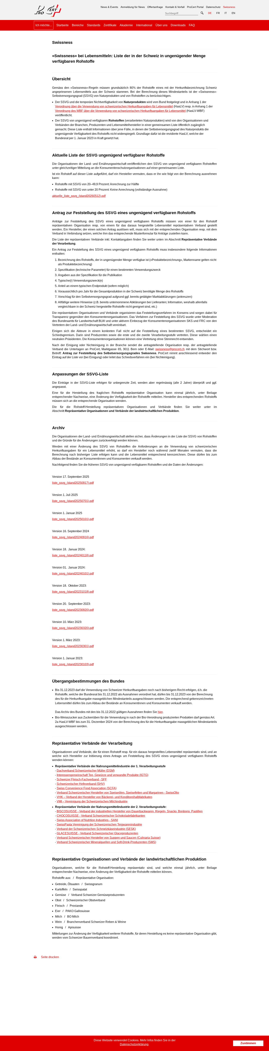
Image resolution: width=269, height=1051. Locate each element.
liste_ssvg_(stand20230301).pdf (73, 646)
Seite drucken (49, 957)
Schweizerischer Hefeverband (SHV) (81, 783)
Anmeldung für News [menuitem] (133, 6)
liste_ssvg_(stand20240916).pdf (73, 537)
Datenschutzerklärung (134, 1044)
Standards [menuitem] (93, 25)
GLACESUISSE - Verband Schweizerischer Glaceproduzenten (97, 833)
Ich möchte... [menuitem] (44, 25)
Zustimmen (248, 1043)
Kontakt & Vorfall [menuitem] (174, 6)
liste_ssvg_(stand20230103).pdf (73, 664)
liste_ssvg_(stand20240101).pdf (73, 573)
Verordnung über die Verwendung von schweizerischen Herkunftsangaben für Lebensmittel (114, 106)
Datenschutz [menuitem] (213, 6)
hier (160, 711)
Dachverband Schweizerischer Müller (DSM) (86, 770)
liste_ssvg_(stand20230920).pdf (73, 609)
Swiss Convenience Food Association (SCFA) (86, 788)
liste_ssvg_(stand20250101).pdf (73, 519)
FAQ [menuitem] (192, 25)
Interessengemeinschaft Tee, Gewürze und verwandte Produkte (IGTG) (102, 775)
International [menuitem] (144, 25)
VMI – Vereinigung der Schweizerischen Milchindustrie (92, 801)
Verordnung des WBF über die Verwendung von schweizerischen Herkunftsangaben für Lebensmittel (120, 110)
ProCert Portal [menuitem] (195, 6)
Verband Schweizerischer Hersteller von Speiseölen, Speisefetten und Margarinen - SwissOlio (118, 792)
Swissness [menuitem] (229, 5)
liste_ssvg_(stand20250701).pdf (73, 500)
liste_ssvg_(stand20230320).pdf (73, 628)
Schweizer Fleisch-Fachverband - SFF (82, 779)
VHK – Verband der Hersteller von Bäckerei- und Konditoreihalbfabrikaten (104, 797)
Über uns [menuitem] (161, 25)
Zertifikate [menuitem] (110, 25)
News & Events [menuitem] (109, 6)
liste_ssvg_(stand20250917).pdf (73, 482)
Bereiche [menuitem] (78, 25)
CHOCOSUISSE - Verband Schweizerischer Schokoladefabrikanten (101, 815)
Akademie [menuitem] (126, 25)
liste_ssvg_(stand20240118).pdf (73, 555)
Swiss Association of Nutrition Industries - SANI (87, 820)
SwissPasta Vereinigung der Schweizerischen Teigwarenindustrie (99, 824)
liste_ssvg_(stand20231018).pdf (73, 591)
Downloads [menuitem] (178, 25)
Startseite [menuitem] (62, 25)
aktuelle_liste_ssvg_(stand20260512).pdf (79, 195)
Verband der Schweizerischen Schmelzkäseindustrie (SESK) (96, 828)
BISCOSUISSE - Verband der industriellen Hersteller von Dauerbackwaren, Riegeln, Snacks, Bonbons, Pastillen (130, 811)
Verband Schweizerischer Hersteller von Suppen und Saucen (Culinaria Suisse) (108, 837)
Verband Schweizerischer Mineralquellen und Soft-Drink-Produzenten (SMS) (106, 842)
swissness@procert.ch (170, 349)
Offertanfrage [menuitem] (155, 6)
